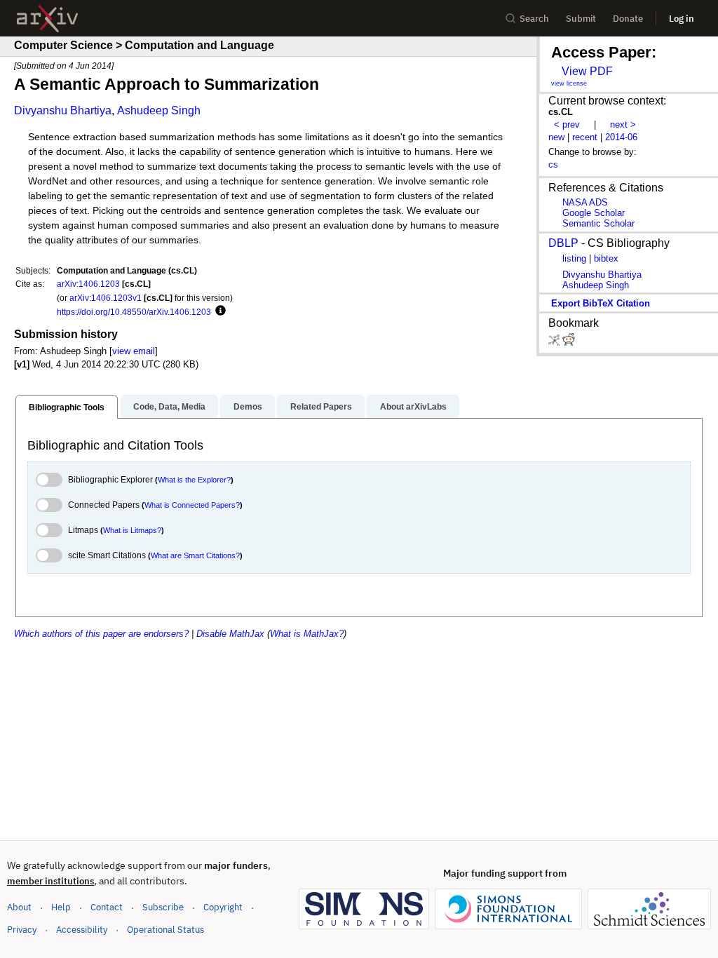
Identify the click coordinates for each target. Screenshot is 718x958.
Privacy (21, 930)
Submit (581, 19)
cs (553, 164)
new (556, 137)
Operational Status (165, 929)
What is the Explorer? (194, 479)
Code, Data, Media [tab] (169, 407)
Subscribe (163, 907)
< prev (567, 124)
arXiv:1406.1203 (88, 283)
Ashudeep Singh (159, 110)
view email (133, 351)
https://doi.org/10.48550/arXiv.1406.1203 (134, 311)
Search (534, 19)
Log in (681, 19)
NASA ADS (585, 202)
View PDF (587, 71)
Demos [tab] (247, 407)
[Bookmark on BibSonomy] (555, 342)
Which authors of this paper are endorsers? (101, 633)
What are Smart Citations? (195, 555)
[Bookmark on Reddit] (568, 342)
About (19, 907)
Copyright (223, 907)
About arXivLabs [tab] (413, 407)
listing (574, 258)
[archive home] (47, 18)
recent (584, 137)
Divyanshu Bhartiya (62, 110)
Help (61, 907)
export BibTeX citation (600, 303)
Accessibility (81, 930)
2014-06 (621, 137)
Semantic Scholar (598, 223)
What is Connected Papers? (192, 505)
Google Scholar (593, 213)
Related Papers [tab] (321, 407)
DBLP (563, 243)
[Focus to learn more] (218, 311)
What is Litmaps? (132, 530)
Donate (628, 19)
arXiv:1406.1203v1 (105, 297)
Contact (106, 907)
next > (623, 124)
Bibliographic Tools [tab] (66, 407)
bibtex (606, 258)
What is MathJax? (307, 633)
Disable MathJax (230, 633)
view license (569, 83)
